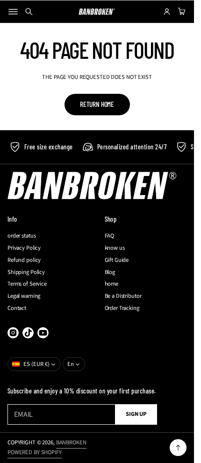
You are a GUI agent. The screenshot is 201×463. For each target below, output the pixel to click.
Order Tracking (122, 308)
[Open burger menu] (13, 11)
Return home (97, 104)
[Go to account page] (166, 11)
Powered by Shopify (34, 452)
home (112, 284)
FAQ (110, 236)
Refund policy (24, 260)
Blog (110, 272)
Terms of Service (27, 284)
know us (115, 248)
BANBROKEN (71, 442)
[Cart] (180, 11)
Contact (16, 308)
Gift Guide (117, 260)
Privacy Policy (24, 248)
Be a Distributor (123, 296)
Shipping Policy (26, 272)
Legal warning (23, 296)
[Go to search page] (29, 11)
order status (21, 236)
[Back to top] (178, 447)
